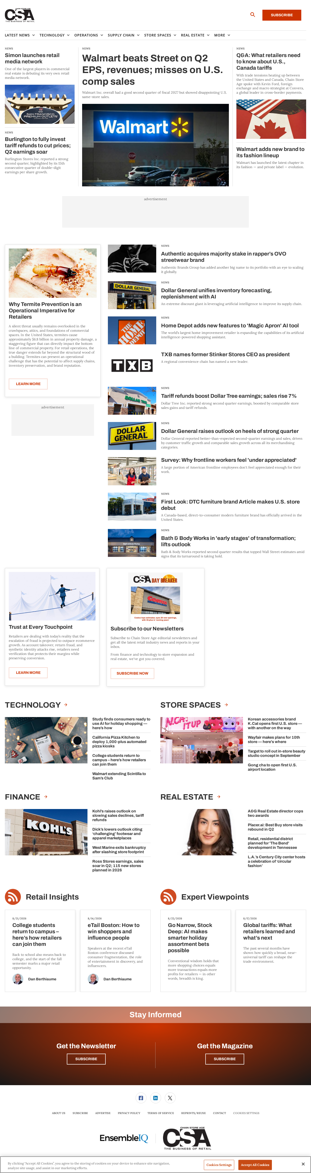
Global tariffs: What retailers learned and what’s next (269, 931)
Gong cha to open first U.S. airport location (272, 767)
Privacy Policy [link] (129, 1113)
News (165, 246)
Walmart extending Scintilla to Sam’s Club (119, 776)
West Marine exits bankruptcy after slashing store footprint (119, 849)
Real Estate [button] (193, 35)
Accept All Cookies (255, 1165)
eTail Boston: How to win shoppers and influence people (113, 931)
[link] (141, 1097)
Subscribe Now (132, 673)
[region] (155, 1164)
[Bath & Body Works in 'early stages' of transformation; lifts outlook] (132, 543)
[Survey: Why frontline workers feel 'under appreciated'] (132, 471)
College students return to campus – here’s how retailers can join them (119, 759)
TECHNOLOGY (33, 705)
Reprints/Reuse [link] (193, 1113)
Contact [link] (219, 1113)
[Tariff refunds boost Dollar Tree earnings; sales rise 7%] (132, 401)
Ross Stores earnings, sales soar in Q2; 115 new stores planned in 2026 (118, 865)
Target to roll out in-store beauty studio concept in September (276, 753)
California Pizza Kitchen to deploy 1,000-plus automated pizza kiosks (119, 741)
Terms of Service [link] (160, 1113)
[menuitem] (22, 35)
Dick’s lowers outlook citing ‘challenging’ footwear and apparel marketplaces (117, 833)
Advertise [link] (103, 1113)
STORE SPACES (191, 705)
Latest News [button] (17, 35)
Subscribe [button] (86, 1059)
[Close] (303, 1164)
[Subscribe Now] (155, 597)
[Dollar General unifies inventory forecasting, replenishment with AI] (132, 295)
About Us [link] (58, 1113)
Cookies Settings (246, 1113)
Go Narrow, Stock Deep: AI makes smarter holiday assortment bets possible (190, 937)
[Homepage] (20, 15)
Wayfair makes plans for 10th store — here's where (274, 739)
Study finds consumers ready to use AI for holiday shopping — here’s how (121, 723)
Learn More (28, 384)
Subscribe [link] (80, 1113)
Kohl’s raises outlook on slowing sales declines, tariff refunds (118, 815)
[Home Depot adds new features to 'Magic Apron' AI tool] (132, 330)
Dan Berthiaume (42, 979)
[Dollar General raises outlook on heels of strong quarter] (132, 436)
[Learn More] (53, 273)
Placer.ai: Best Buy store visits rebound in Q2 (275, 827)
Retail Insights (52, 897)
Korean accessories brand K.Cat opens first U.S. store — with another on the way (275, 723)
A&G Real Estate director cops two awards (275, 813)
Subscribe (282, 15)
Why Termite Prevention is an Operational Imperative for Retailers (45, 310)
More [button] (219, 35)
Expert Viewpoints (215, 897)
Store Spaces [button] (157, 35)
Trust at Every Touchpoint (41, 627)
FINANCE (23, 797)
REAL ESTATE (187, 797)
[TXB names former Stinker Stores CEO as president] (132, 366)
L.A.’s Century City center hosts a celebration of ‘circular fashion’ (276, 861)
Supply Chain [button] (121, 35)
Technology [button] (52, 35)
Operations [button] (86, 35)
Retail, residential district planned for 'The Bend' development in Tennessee (272, 843)
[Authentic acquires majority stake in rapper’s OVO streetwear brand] (132, 259)
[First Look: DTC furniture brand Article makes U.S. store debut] (132, 507)
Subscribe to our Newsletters (147, 629)
